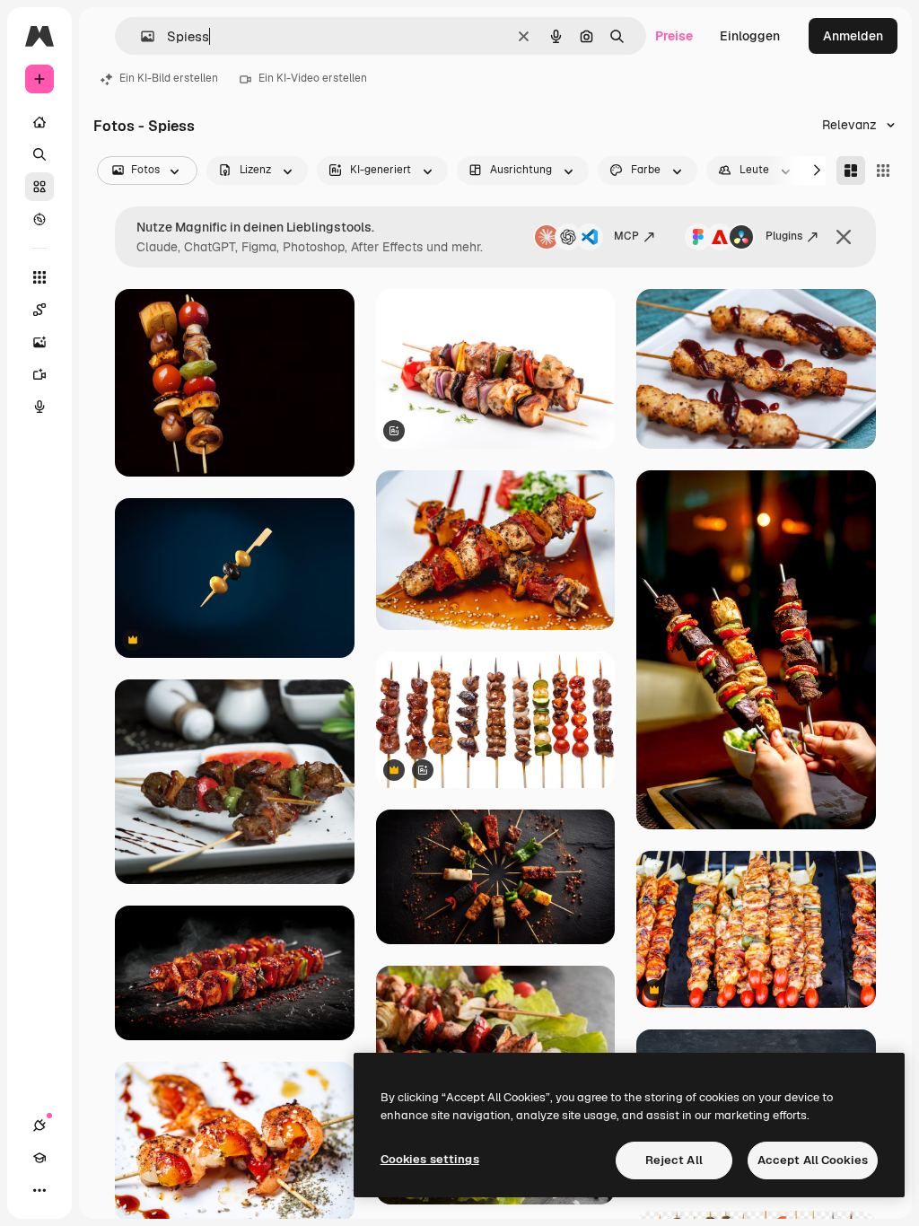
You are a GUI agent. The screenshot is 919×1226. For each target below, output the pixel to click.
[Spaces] (39, 309)
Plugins (784, 236)
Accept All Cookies (812, 1160)
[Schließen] (843, 237)
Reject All (674, 1160)
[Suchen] (39, 154)
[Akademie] (39, 1157)
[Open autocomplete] (140, 36)
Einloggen (750, 36)
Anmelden (853, 36)
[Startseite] (39, 122)
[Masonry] (850, 170)
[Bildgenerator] (39, 342)
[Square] (883, 170)
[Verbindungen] (39, 1125)
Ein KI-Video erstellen (312, 78)
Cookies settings (430, 1159)
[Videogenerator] (39, 374)
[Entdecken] (39, 219)
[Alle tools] (39, 277)
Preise (674, 36)
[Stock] (39, 186)
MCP (626, 236)
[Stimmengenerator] (39, 406)
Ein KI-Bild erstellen (168, 78)
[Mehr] (39, 1190)
